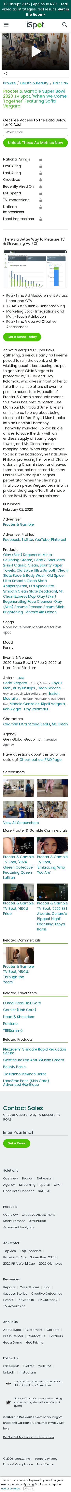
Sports (44, 1184)
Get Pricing (34, 1342)
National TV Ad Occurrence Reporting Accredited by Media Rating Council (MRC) (38, 1402)
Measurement (14, 1221)
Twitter (27, 539)
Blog (47, 1287)
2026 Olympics (50, 1263)
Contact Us (36, 1336)
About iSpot (12, 1330)
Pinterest (58, 539)
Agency (9, 1184)
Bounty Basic (14, 1067)
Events (8, 1300)
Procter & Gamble (18, 524)
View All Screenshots (21, 822)
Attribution (37, 1221)
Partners (56, 1336)
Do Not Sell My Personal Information (28, 1437)
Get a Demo (12, 1342)
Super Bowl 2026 (43, 1257)
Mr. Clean (60, 724)
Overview (10, 1178)
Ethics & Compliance (18, 1464)
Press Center (13, 1336)
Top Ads (9, 1251)
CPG (57, 1184)
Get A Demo (16, 1143)
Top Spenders (31, 1251)
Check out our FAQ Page (41, 759)
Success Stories (15, 1293)
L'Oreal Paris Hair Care (22, 1003)
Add (21, 678)
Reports (9, 1287)
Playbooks (26, 1300)
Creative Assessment (38, 1214)
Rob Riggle (12, 709)
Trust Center (45, 1464)
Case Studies (29, 1287)
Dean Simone (49, 688)
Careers (53, 1330)
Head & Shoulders (18, 1016)
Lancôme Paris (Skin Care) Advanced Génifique (26, 1083)
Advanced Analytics (18, 1227)
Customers (34, 1330)
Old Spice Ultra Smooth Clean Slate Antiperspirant (33, 580)
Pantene (10, 1023)
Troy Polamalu (35, 709)
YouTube (42, 539)
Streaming (27, 1184)
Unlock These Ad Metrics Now (35, 142)
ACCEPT (28, 1488)
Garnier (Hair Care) (19, 1010)
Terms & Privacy (46, 1459)
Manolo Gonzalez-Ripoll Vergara (37, 704)
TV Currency (47, 1300)
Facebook (11, 539)
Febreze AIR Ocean (40, 612)
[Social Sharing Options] (5, 73)
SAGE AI (44, 1191)
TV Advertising (14, 1306)
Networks (44, 1178)
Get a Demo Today (22, 337)
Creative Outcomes (46, 1293)
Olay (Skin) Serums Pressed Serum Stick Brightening (33, 606)
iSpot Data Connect (18, 1191)
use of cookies (10, 1488)
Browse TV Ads (14, 1257)
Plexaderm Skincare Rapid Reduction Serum (34, 1051)
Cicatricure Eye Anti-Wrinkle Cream (33, 1060)
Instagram (28, 1372)
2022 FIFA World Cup (19, 1263)
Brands (27, 1178)
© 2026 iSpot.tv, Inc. (17, 1459)
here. (6, 1428)
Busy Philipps (24, 688)
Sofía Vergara (15, 683)
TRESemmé (12, 1030)
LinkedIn (9, 1372)
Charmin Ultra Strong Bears (26, 724)
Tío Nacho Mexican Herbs (25, 1074)
